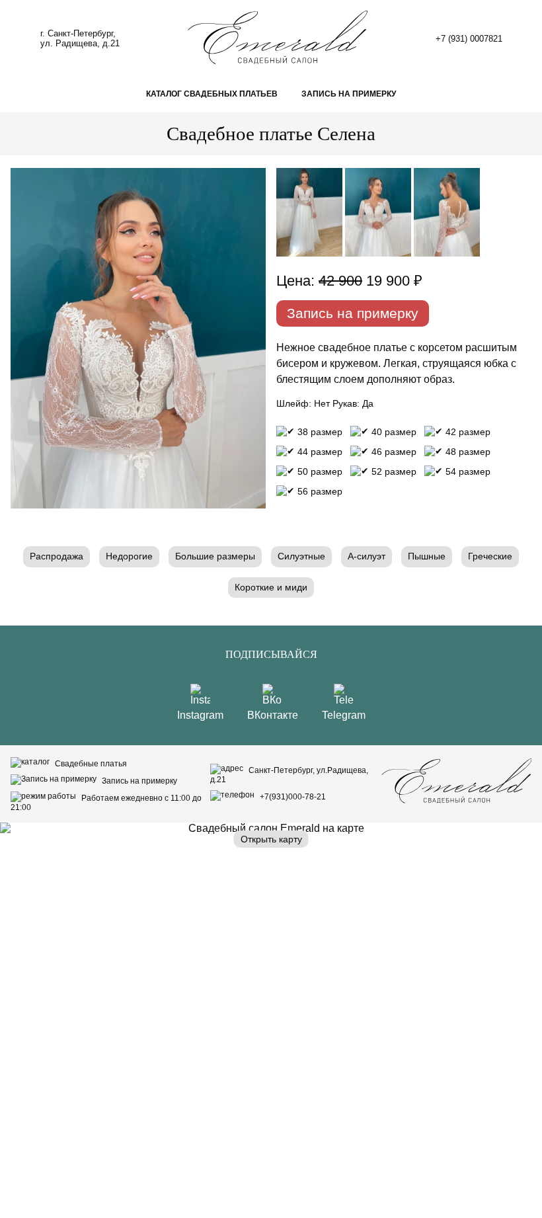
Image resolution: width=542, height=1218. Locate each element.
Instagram (200, 715)
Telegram (344, 715)
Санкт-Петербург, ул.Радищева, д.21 (289, 775)
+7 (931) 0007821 (469, 39)
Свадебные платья (90, 763)
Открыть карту (271, 839)
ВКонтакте (272, 715)
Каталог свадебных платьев (212, 94)
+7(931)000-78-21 (292, 796)
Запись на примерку (348, 94)
